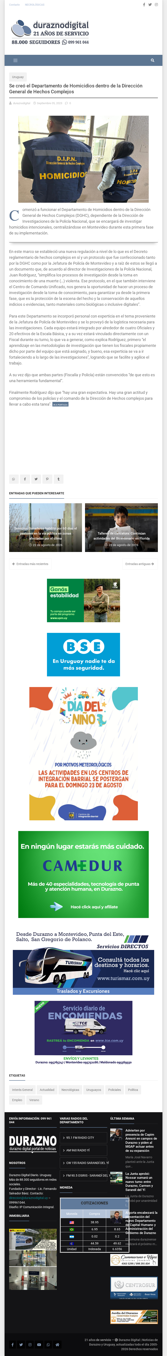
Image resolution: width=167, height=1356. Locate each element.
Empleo (17, 1100)
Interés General (22, 1090)
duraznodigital (21, 103)
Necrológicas (70, 1090)
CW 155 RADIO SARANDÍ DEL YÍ (86, 1163)
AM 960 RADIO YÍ (78, 1150)
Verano (34, 1100)
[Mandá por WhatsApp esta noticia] (14, 479)
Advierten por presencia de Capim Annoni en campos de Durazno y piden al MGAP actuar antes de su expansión (141, 1140)
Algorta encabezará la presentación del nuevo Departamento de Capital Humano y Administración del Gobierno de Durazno (141, 1223)
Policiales (114, 1090)
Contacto (14, 4)
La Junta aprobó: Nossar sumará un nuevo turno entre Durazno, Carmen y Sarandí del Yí (139, 1182)
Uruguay (18, 77)
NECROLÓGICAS (34, 4)
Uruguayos (93, 1090)
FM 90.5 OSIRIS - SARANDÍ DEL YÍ (86, 1175)
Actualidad (47, 1090)
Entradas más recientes (32, 564)
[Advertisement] (83, 437)
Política (133, 1090)
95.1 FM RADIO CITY (80, 1137)
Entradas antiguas (138, 564)
